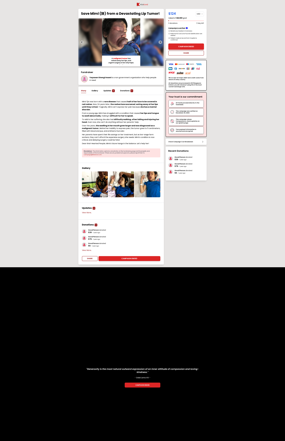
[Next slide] (160, 42)
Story (83, 90)
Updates (108, 90)
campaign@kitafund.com (93, 155)
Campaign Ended (129, 258)
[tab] (119, 64)
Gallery (95, 90)
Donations (126, 90)
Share (90, 258)
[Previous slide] (82, 42)
